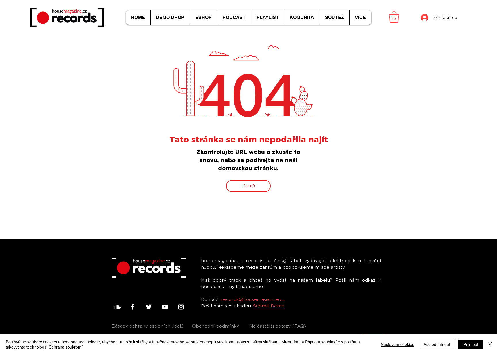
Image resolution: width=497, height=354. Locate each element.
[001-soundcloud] (117, 307)
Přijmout (470, 344)
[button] (394, 17)
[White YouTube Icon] (165, 307)
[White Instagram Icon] (181, 307)
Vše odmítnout (437, 344)
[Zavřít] (490, 344)
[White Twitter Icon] (149, 307)
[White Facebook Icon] (133, 307)
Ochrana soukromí (66, 347)
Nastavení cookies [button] (397, 344)
